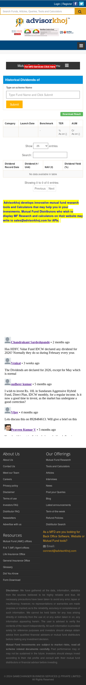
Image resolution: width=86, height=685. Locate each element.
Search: (27, 155)
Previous (40, 188)
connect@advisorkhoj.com (59, 551)
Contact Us (9, 466)
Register (67, 4)
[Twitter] (81, 4)
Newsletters (9, 517)
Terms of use (10, 498)
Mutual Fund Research (58, 459)
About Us (8, 459)
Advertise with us (12, 524)
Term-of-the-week (55, 511)
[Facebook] (75, 4)
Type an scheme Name (19, 87)
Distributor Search (56, 524)
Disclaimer (9, 492)
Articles (50, 472)
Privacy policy (10, 485)
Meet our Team (11, 472)
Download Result (72, 113)
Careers (7, 479)
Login (57, 4)
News (49, 485)
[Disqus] (43, 281)
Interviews (51, 479)
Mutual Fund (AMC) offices (17, 541)
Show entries (41, 146)
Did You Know (10, 573)
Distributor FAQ (11, 511)
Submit (14, 104)
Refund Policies (54, 517)
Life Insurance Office (14, 554)
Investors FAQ (10, 504)
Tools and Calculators (58, 466)
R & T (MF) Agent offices (16, 547)
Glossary (8, 567)
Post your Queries (55, 492)
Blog (48, 498)
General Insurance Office (16, 560)
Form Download (11, 579)
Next (51, 188)
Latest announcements (58, 504)
